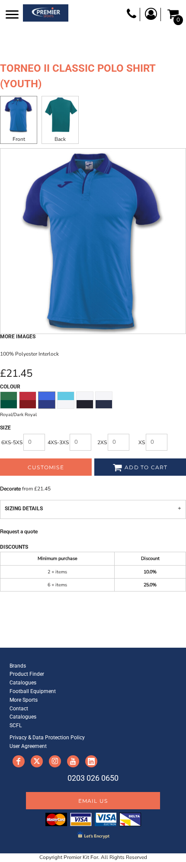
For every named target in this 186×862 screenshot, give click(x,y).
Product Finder (27, 674)
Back (60, 139)
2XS (102, 442)
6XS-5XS (11, 442)
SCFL (16, 725)
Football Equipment (33, 691)
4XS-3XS (58, 442)
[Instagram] (55, 761)
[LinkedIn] (91, 761)
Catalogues (23, 683)
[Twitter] (37, 761)
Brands (18, 666)
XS (141, 442)
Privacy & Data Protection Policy (47, 738)
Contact (19, 709)
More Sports (24, 700)
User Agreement (28, 746)
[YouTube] (73, 761)
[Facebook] (19, 761)
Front (19, 139)
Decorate (10, 488)
